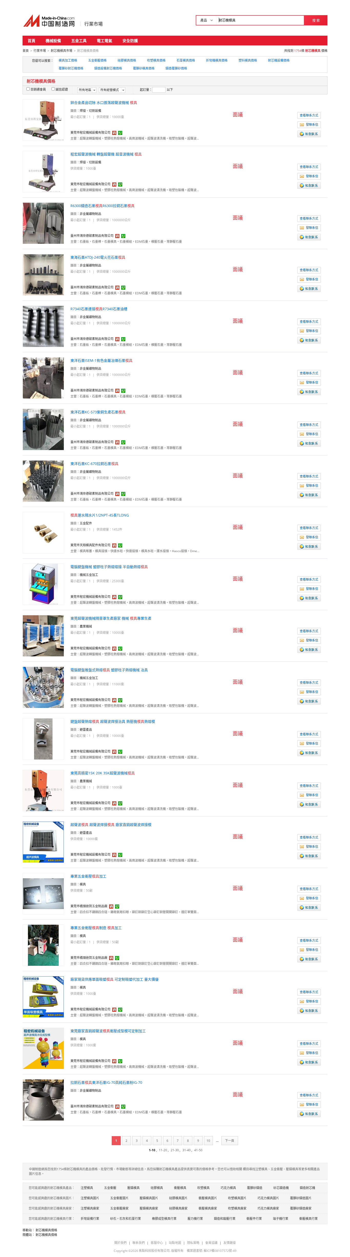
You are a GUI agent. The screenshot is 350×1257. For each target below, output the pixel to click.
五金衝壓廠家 (119, 1208)
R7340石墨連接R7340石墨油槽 (98, 308)
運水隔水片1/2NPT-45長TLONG (99, 515)
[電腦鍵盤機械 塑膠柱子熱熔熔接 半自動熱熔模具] (43, 584)
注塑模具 (87, 1188)
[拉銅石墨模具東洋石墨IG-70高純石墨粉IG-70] (43, 1099)
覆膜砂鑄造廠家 (301, 1208)
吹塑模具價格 (156, 60)
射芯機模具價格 (46, 1230)
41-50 (198, 1150)
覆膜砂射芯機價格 (71, 68)
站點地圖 (175, 1243)
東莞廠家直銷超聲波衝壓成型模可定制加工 (108, 1030)
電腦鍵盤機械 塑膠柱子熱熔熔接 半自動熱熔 (109, 566)
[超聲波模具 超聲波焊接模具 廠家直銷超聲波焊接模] (43, 842)
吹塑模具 (203, 1188)
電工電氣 (104, 40)
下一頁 (229, 1140)
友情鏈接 (229, 1243)
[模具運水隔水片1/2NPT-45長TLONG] (43, 532)
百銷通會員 (38, 89)
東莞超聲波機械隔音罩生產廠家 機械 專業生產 (110, 618)
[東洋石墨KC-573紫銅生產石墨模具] (43, 429)
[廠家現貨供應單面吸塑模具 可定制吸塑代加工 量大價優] (43, 996)
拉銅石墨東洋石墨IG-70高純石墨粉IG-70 (106, 1082)
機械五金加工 (89, 575)
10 (208, 1140)
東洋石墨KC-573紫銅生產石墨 (98, 412)
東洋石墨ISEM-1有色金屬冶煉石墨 (101, 360)
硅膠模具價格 (127, 60)
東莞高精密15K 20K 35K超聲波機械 (102, 773)
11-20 (163, 1150)
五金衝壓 (110, 1188)
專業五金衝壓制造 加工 (96, 927)
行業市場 (93, 24)
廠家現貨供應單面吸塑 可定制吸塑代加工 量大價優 (114, 979)
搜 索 (316, 20)
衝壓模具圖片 (208, 1198)
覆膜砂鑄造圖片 (301, 1198)
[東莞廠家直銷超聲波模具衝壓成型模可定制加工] (43, 1048)
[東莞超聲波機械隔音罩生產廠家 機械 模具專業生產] (43, 635)
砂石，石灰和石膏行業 (125, 1218)
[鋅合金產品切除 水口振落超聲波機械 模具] (43, 120)
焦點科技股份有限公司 (154, 1251)
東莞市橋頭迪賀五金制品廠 (88, 906)
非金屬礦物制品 (90, 214)
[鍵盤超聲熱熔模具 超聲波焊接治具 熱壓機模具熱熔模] (43, 738)
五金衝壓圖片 (119, 1198)
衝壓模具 (180, 1188)
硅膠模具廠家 (178, 1208)
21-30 (175, 1150)
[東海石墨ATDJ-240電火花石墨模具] (43, 274)
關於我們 (120, 1243)
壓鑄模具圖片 (149, 1198)
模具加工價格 (68, 60)
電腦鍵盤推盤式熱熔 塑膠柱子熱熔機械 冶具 (109, 669)
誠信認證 (62, 89)
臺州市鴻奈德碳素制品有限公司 (92, 235)
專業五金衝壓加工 (88, 876)
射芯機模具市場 (61, 50)
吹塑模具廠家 (237, 1208)
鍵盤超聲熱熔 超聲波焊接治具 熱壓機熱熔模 (112, 721)
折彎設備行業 (90, 1218)
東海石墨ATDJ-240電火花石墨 (97, 257)
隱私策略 (193, 1243)
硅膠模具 (157, 1188)
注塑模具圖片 (90, 1198)
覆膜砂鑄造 (254, 1188)
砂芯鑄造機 (281, 1188)
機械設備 (53, 40)
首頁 (31, 40)
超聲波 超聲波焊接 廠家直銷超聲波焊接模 (110, 824)
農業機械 (86, 626)
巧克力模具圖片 (268, 1198)
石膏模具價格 (186, 60)
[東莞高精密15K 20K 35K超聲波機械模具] (43, 790)
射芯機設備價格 (279, 60)
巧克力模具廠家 (268, 1208)
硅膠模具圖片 (178, 1198)
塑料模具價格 (248, 60)
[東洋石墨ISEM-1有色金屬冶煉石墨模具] (43, 377)
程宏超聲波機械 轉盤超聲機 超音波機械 (106, 154)
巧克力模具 (228, 1188)
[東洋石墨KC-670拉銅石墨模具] (43, 481)
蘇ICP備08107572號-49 (220, 1251)
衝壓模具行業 (308, 1218)
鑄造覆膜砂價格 (176, 68)
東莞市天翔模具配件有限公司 (90, 545)
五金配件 (86, 523)
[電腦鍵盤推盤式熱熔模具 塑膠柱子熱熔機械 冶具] (43, 687)
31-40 (186, 1150)
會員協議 (211, 1243)
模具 (83, 884)
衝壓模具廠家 (208, 1208)
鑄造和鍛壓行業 (224, 1218)
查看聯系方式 (309, 115)
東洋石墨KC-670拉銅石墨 (94, 463)
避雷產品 (86, 729)
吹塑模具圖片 (237, 1198)
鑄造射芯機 (307, 1188)
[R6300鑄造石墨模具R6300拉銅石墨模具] (43, 223)
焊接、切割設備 (90, 111)
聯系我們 (138, 1243)
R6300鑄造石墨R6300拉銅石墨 (102, 205)
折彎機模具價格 (217, 60)
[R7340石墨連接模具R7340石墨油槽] (43, 326)
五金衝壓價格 (97, 60)
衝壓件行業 (254, 1218)
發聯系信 (312, 124)
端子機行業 (280, 1218)
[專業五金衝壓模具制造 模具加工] (43, 945)
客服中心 (157, 1243)
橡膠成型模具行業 (164, 1218)
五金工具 (79, 40)
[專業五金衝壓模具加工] (43, 893)
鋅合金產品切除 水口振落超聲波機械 (103, 102)
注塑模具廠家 (90, 1208)
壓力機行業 (195, 1218)
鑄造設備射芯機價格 (108, 68)
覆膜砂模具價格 (144, 68)
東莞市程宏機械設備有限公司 (90, 132)
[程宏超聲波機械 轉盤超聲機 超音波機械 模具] (43, 171)
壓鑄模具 (133, 1188)
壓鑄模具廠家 (149, 1208)
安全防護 (130, 40)
